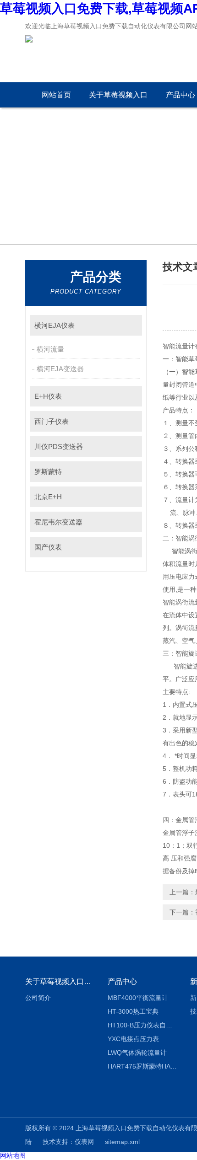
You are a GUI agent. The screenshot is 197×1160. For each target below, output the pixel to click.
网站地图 (13, 1155)
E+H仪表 (48, 396)
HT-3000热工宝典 (133, 1011)
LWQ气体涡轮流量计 (137, 1052)
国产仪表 (48, 547)
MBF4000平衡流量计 (138, 997)
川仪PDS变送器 (58, 446)
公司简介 (38, 997)
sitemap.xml (122, 1141)
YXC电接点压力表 (133, 1038)
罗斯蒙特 (48, 472)
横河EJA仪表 (54, 325)
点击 (131, 325)
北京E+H (48, 497)
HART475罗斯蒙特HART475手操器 (142, 1066)
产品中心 (122, 981)
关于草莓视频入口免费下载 (118, 99)
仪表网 (84, 1141)
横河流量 (50, 349)
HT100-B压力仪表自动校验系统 (142, 1025)
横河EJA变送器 (60, 369)
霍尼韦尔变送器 (58, 522)
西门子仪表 (51, 421)
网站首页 (56, 95)
